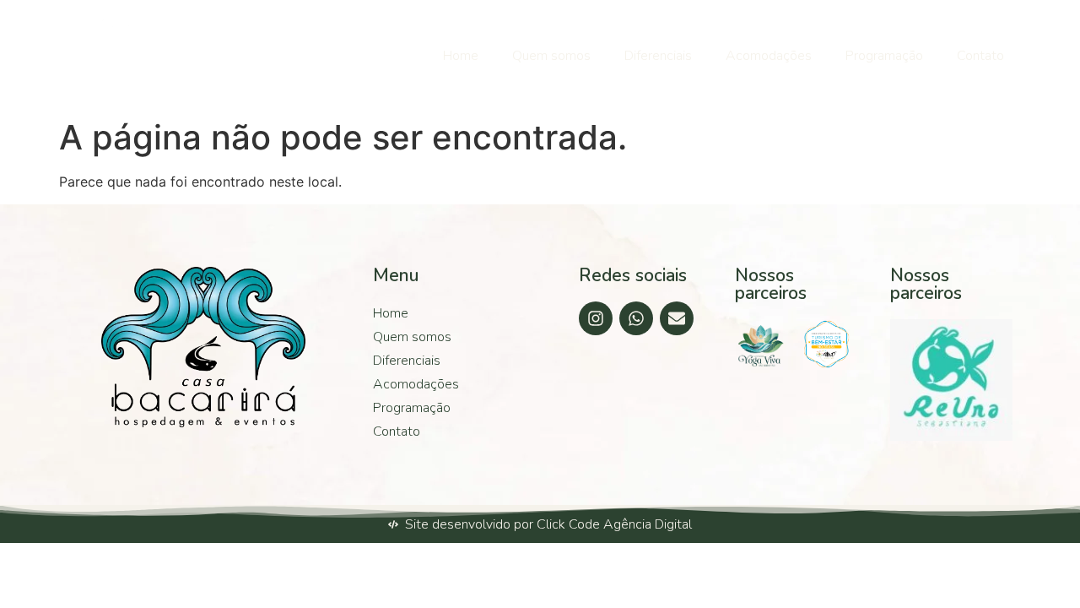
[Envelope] (677, 318)
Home (460, 55)
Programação (884, 55)
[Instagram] (596, 318)
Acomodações (769, 55)
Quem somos (551, 55)
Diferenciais (658, 55)
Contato (980, 55)
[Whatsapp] (636, 318)
